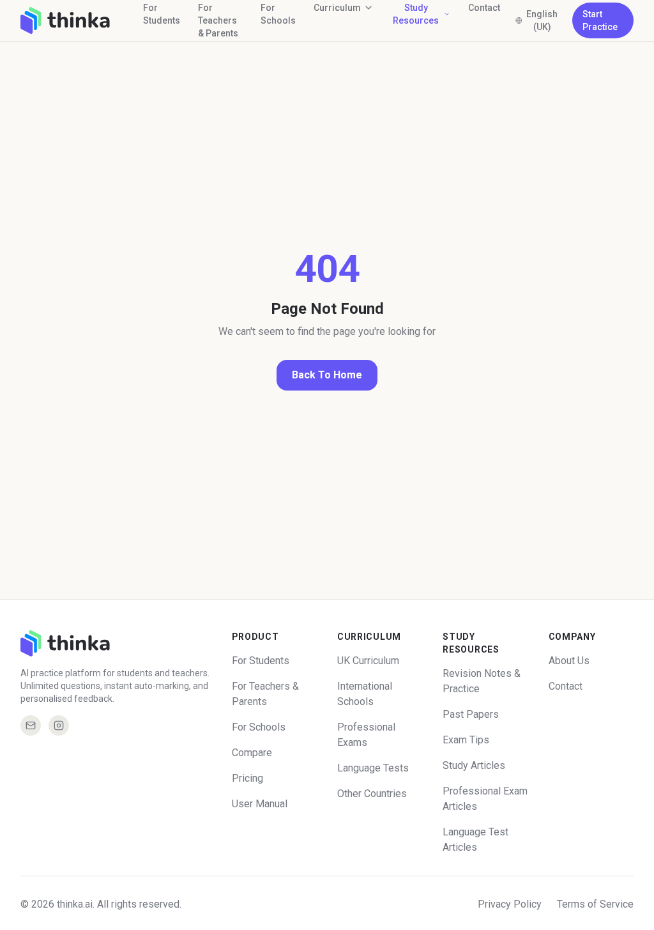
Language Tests (373, 768)
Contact (565, 686)
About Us (569, 661)
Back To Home (327, 375)
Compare (252, 753)
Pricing (247, 778)
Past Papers (471, 714)
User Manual (259, 804)
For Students (260, 661)
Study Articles (474, 765)
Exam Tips (466, 740)
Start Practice (600, 20)
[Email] (30, 725)
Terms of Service (595, 904)
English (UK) (542, 20)
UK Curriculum (368, 661)
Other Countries (372, 793)
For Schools (258, 727)
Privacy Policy (510, 904)
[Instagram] (59, 725)
